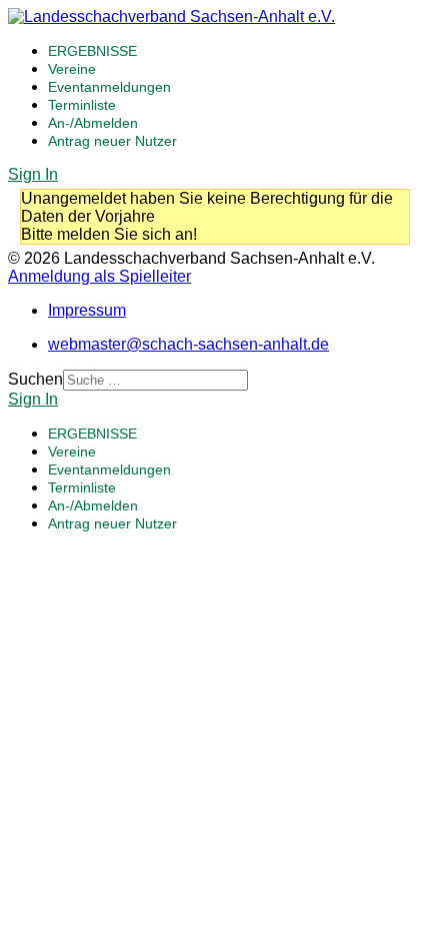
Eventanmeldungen (109, 87)
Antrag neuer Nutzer (112, 141)
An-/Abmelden (93, 123)
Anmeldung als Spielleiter (99, 276)
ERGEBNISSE (92, 51)
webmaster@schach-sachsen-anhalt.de (188, 344)
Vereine (72, 69)
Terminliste (82, 105)
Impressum (87, 310)
